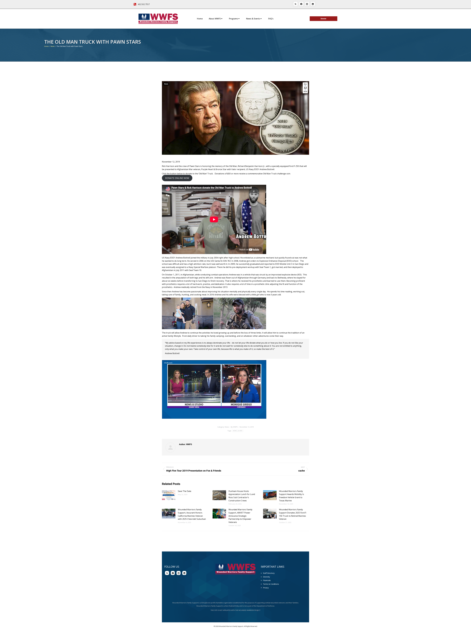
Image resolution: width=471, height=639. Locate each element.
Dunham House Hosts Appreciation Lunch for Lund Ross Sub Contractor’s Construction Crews (242, 496)
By (234, 427)
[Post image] (168, 495)
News (166, 84)
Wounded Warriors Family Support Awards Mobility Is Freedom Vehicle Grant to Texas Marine (291, 496)
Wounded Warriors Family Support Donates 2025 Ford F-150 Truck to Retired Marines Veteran (293, 514)
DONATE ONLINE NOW (177, 178)
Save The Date (184, 491)
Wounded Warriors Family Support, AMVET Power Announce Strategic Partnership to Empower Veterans (240, 515)
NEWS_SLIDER (237, 430)
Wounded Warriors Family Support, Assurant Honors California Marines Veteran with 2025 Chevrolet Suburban (192, 514)
